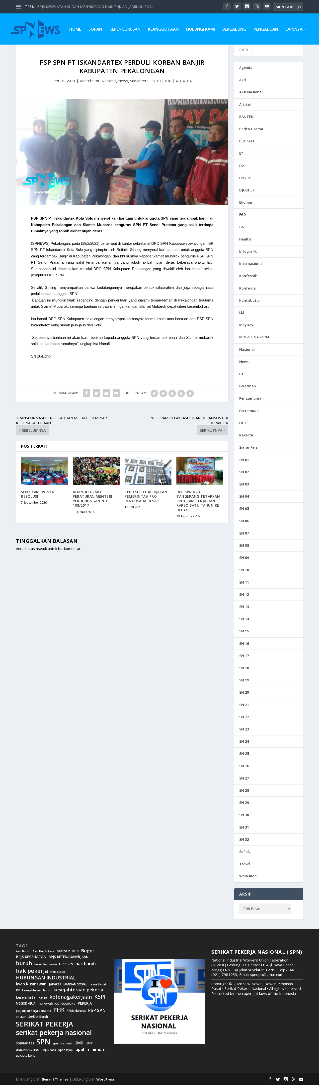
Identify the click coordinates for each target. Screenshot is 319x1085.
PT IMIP (21, 1017)
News (123, 80)
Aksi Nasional (251, 92)
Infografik (248, 251)
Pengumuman (251, 398)
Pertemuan (249, 410)
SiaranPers (139, 80)
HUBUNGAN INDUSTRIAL (46, 977)
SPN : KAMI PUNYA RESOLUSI (37, 494)
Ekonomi (246, 202)
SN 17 (244, 655)
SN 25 (244, 753)
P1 (241, 373)
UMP (89, 1043)
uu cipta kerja (25, 1056)
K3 (18, 990)
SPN (43, 1041)
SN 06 (244, 521)
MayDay (246, 324)
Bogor (87, 951)
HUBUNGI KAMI (200, 29)
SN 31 (244, 827)
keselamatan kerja (31, 997)
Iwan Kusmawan (31, 984)
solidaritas (25, 1043)
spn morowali (62, 1043)
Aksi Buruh (23, 951)
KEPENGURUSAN (125, 29)
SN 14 (244, 618)
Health (245, 239)
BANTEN (246, 116)
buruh (24, 963)
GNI (242, 227)
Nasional (109, 80)
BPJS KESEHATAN (31, 956)
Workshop (248, 876)
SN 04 (244, 496)
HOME (75, 29)
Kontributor (90, 80)
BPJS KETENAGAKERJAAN (68, 957)
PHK (59, 1009)
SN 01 (244, 459)
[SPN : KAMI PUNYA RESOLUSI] (44, 471)
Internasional (251, 263)
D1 (241, 153)
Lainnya (294, 29)
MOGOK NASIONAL (255, 337)
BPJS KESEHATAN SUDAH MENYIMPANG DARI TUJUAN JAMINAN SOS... (95, 6)
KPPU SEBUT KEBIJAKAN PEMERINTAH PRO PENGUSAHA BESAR (146, 496)
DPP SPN (66, 964)
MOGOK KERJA (25, 1003)
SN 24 (244, 741)
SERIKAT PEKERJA (44, 1023)
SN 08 (244, 545)
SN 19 (244, 680)
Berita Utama (251, 128)
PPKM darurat (76, 1011)
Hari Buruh (57, 971)
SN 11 (244, 582)
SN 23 (244, 729)
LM (241, 312)
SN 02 (244, 472)
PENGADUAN (266, 29)
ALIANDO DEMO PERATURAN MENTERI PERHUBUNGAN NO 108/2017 (92, 498)
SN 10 (156, 80)
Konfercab (248, 275)
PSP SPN (96, 1010)
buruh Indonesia (45, 964)
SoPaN (95, 29)
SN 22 (244, 717)
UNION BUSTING (27, 1050)
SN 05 (244, 508)
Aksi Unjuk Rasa (43, 951)
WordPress (105, 1079)
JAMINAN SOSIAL (75, 984)
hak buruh (86, 963)
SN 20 (244, 692)
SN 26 (244, 766)
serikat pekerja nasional (54, 1032)
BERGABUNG (234, 29)
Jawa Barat (97, 984)
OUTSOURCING (65, 1003)
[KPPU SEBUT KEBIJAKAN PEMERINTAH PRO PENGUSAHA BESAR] (148, 471)
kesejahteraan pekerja (78, 990)
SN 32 (244, 839)
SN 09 (244, 557)
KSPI (100, 996)
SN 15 (244, 631)
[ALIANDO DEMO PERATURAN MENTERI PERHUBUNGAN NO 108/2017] (96, 471)
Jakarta (55, 984)
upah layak (65, 1050)
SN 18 (244, 667)
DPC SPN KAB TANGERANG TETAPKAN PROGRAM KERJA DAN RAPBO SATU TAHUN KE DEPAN (198, 500)
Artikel (245, 104)
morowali (45, 1003)
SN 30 (244, 814)
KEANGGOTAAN (163, 29)
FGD (242, 214)
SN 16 (244, 643)
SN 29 (244, 802)
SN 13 (244, 606)
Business (246, 141)
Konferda (247, 288)
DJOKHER (247, 190)
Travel (244, 863)
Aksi (242, 79)
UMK (79, 1042)
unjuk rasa (49, 1050)
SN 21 (244, 704)
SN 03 (244, 484)
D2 (241, 165)
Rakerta (246, 435)
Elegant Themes (54, 1079)
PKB (242, 423)
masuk (41, 548)
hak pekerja (32, 970)
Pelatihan (247, 386)
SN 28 (244, 790)
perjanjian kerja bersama (33, 1011)
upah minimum (90, 1049)
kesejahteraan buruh (36, 990)
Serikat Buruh (38, 1017)
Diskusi (245, 178)
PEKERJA (85, 1003)
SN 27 (244, 778)
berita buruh (68, 951)
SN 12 (244, 594)
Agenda (245, 67)
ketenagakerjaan (70, 996)
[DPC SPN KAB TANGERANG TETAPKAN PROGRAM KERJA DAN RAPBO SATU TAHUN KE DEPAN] (199, 471)
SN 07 (244, 533)
